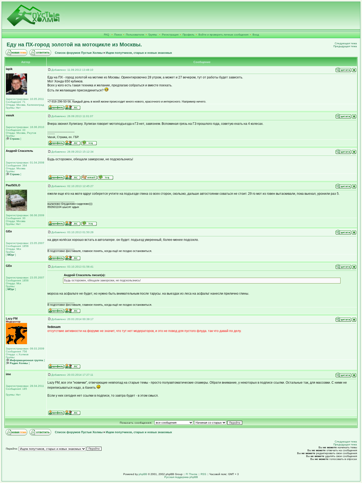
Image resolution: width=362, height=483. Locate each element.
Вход (256, 34)
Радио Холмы (18, 363)
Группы (152, 34)
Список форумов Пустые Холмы (79, 52)
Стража (14, 138)
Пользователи (135, 34)
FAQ (106, 34)
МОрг (10, 254)
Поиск (118, 34)
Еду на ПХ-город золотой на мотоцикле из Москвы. (74, 44)
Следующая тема (346, 43)
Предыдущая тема (345, 46)
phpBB (143, 474)
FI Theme (191, 474)
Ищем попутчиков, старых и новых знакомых (139, 52)
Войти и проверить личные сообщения (223, 34)
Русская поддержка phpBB (181, 477)
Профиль (188, 34)
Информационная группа (26, 360)
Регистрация (170, 34)
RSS (203, 474)
